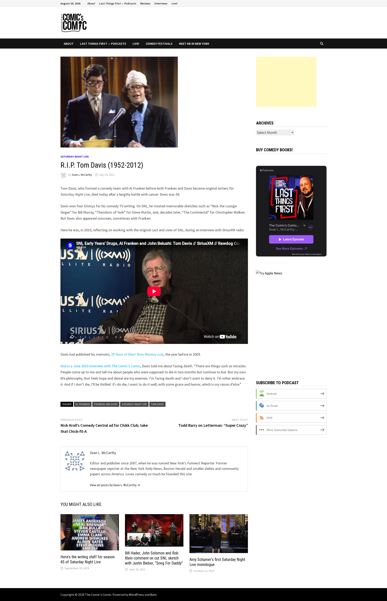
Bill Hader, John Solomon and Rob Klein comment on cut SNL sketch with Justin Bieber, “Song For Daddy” (154, 558)
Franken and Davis (106, 404)
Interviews (160, 3)
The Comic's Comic (98, 595)
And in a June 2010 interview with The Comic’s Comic (100, 366)
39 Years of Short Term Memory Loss (137, 354)
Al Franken (83, 404)
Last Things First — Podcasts (117, 3)
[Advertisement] (286, 82)
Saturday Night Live (74, 156)
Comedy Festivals (159, 44)
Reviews (145, 3)
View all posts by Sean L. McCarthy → (115, 485)
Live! (174, 3)
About (91, 3)
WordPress (136, 595)
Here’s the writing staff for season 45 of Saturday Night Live (87, 559)
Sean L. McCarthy (82, 174)
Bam (153, 595)
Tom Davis (157, 404)
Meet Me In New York (194, 44)
